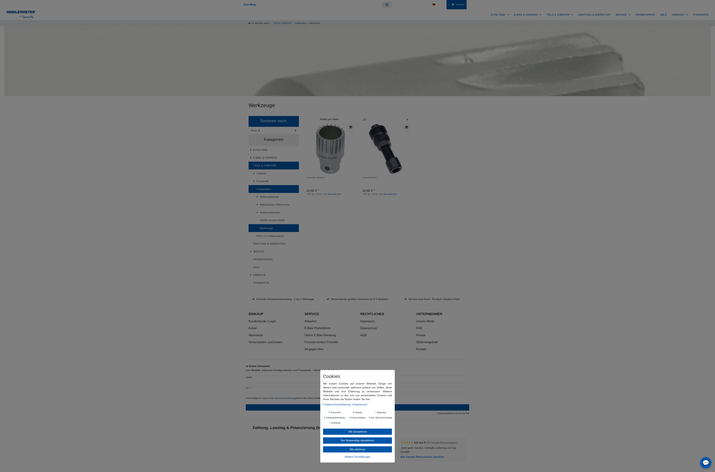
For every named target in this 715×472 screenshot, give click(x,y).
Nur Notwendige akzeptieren (357, 440)
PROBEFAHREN (645, 14)
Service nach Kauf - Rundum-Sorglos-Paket (434, 299)
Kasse (253, 328)
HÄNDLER (678, 14)
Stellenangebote (427, 342)
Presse (420, 335)
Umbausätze (300, 23)
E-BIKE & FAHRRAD (526, 14)
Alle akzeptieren (357, 431)
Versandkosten (334, 194)
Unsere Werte (425, 321)
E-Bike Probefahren (317, 328)
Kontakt (421, 349)
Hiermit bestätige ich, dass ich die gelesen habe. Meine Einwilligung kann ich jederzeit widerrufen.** (298, 398)
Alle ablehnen (357, 449)
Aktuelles (310, 321)
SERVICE (621, 14)
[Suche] (387, 4)
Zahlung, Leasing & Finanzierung (283, 427)
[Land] (433, 4)
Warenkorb (256, 335)
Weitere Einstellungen (357, 456)
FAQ (419, 328)
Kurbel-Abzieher (369, 177)
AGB (363, 335)
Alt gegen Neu (313, 349)
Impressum (367, 321)
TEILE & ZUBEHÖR (558, 14)
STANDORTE (701, 14)
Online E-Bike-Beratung (320, 335)
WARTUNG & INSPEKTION (594, 14)
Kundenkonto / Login (262, 321)
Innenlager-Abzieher (315, 177)
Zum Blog (250, 4)
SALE (663, 14)
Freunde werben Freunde (321, 342)
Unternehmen (429, 314)
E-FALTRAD (498, 14)
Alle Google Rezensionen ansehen (422, 456)
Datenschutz (368, 328)
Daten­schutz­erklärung (338, 404)
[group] (329, 149)
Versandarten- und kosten (265, 342)
